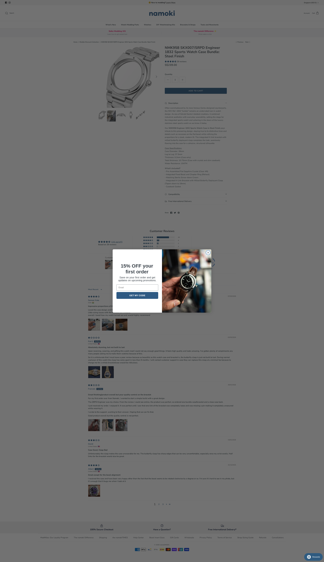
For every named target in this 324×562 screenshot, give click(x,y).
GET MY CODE (137, 295)
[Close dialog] (208, 252)
